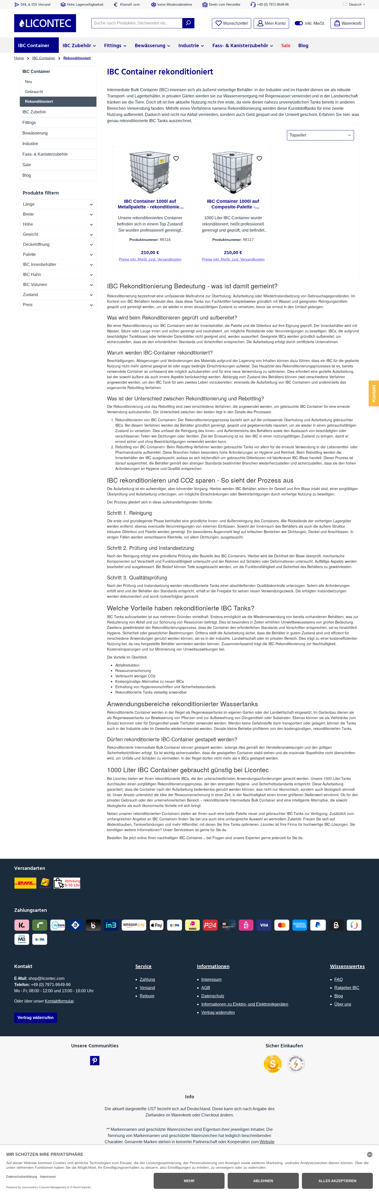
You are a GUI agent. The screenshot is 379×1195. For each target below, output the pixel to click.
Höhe (28, 224)
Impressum (211, 979)
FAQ (338, 979)
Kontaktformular (59, 1001)
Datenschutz (212, 996)
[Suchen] (188, 23)
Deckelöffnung (36, 244)
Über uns (342, 1004)
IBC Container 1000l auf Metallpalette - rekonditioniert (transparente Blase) (150, 204)
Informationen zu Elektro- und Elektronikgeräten (244, 1004)
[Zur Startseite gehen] (45, 23)
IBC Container (36, 71)
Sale (26, 165)
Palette (29, 254)
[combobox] (137, 23)
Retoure (147, 996)
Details (150, 257)
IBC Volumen (35, 284)
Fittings (29, 122)
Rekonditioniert (39, 101)
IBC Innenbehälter (39, 264)
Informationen (213, 966)
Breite (28, 214)
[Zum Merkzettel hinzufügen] (176, 158)
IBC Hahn (32, 274)
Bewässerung (35, 133)
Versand (147, 988)
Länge (29, 204)
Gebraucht (34, 91)
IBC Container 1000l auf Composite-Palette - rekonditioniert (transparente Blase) (233, 204)
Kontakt (373, 393)
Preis (27, 304)
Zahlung (147, 979)
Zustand (30, 294)
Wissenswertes (347, 966)
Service (143, 966)
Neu (28, 81)
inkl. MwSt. (310, 23)
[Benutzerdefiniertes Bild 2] (296, 1064)
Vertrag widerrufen (218, 1012)
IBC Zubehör (34, 112)
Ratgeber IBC (346, 988)
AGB (205, 988)
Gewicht (30, 234)
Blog (26, 175)
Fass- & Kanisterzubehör (45, 154)
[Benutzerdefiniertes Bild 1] (273, 1064)
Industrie (30, 143)
